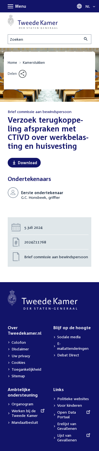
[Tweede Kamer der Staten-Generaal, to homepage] (33, 22)
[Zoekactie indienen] (86, 39)
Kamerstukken (34, 63)
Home (12, 63)
